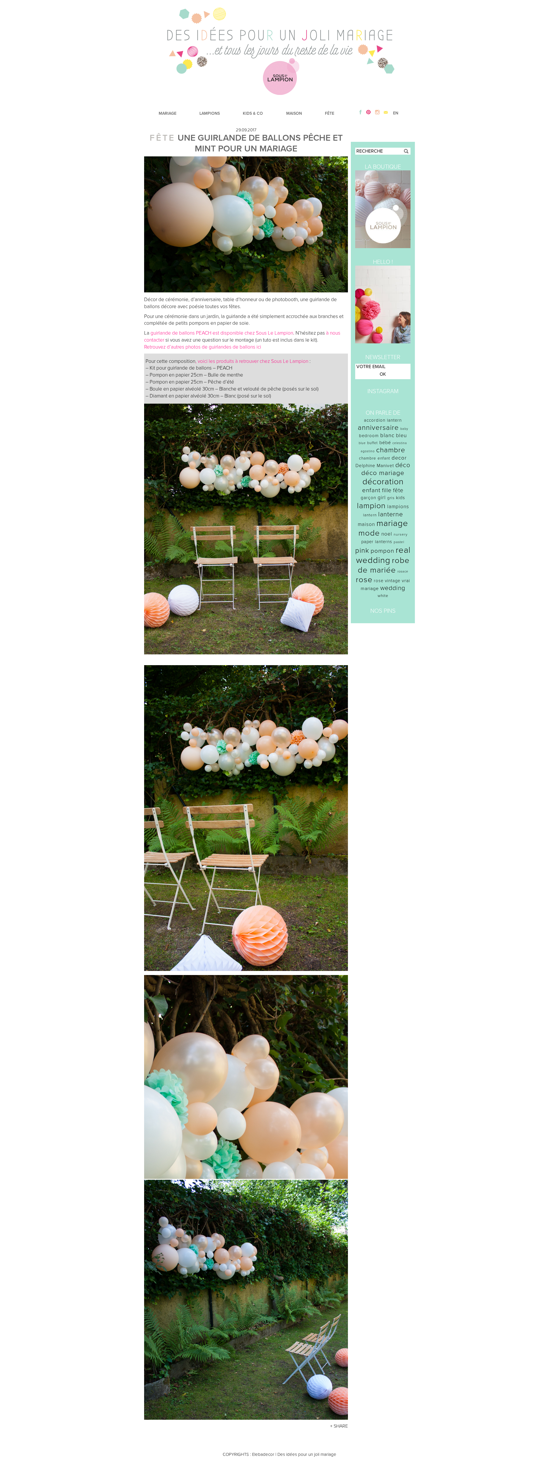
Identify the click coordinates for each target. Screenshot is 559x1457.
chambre (390, 450)
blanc (387, 435)
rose (364, 579)
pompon (382, 550)
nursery (401, 534)
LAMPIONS (209, 113)
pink (362, 550)
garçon (368, 497)
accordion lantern (383, 420)
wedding (392, 588)
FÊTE (329, 113)
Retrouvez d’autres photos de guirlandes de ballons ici (203, 347)
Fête (162, 138)
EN (395, 113)
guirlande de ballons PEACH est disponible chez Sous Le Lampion (222, 333)
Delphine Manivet (374, 465)
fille (387, 490)
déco (402, 465)
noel (386, 534)
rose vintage (387, 580)
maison (366, 524)
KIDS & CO (253, 113)
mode (369, 533)
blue (362, 443)
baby (404, 429)
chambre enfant (374, 458)
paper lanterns (376, 541)
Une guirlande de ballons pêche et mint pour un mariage (260, 143)
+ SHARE (339, 1426)
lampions (398, 507)
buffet (372, 443)
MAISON (294, 113)
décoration (383, 482)
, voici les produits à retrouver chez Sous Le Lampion (251, 361)
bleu (401, 435)
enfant (371, 490)
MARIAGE (167, 113)
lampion (371, 506)
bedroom (369, 435)
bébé (385, 443)
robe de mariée (384, 565)
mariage (392, 523)
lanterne (390, 514)
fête (398, 490)
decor (399, 458)
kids (400, 498)
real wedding (383, 555)
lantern (370, 515)
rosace (402, 571)
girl (382, 498)
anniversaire (378, 427)
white (383, 595)
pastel (399, 542)
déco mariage (382, 473)
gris (391, 497)
